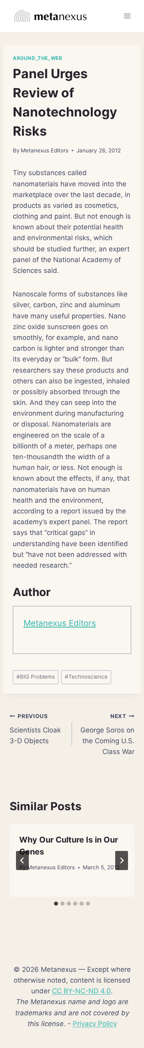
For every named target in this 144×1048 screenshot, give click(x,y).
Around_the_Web (37, 58)
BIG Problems (35, 676)
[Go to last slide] (22, 860)
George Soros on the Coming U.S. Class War (107, 734)
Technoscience (86, 676)
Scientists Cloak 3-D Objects (35, 729)
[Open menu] (127, 16)
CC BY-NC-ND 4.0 (81, 991)
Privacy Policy (95, 1024)
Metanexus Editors (44, 150)
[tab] (56, 904)
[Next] (121, 860)
